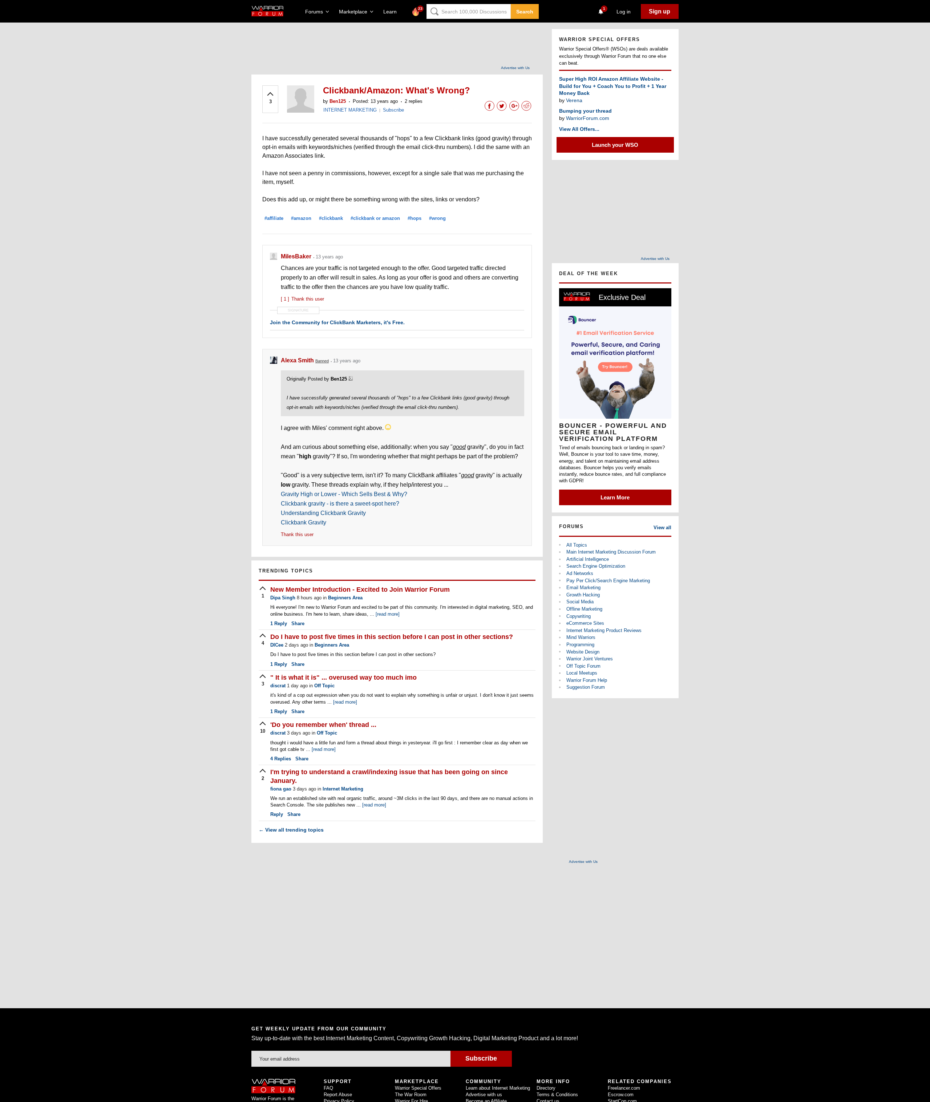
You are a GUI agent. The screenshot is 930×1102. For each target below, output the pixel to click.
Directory (546, 1088)
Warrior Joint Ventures (589, 658)
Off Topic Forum (583, 666)
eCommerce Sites (585, 623)
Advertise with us (484, 1094)
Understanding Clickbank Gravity (323, 513)
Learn (392, 12)
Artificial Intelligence (587, 559)
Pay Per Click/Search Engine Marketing (608, 580)
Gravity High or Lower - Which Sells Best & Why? (344, 494)
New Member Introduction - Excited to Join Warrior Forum (360, 589)
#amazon (301, 218)
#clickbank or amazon (375, 218)
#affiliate (273, 218)
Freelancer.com (624, 1088)
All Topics (576, 545)
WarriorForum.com (587, 118)
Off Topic (324, 685)
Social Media (580, 601)
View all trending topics (291, 830)
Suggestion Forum (585, 687)
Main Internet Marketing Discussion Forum (611, 552)
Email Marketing (583, 587)
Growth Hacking (583, 595)
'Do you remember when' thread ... (323, 724)
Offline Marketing (584, 609)
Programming (580, 644)
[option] (615, 396)
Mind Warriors (580, 637)
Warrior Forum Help (586, 680)
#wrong (437, 218)
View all (662, 527)
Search (524, 12)
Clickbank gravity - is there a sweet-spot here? (340, 503)
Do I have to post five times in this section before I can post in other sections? (391, 636)
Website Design (582, 652)
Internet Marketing (343, 789)
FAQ (328, 1088)
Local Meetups (581, 673)
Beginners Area (345, 597)
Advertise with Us (515, 68)
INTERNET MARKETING (350, 110)
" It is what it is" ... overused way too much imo (343, 677)
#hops (414, 218)
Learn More (615, 497)
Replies (280, 758)
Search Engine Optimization (595, 566)
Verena (574, 100)
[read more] (388, 614)
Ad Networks (579, 573)
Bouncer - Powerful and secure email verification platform (613, 432)
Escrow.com (621, 1094)
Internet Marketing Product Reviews (604, 630)
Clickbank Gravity (303, 522)
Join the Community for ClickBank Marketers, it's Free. (337, 322)
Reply (278, 623)
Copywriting (578, 616)
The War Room (410, 1094)
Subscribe (393, 110)
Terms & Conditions (557, 1094)
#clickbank (331, 218)
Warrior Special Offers (418, 1088)
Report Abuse (338, 1094)
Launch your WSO (615, 145)
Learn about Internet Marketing (498, 1088)
